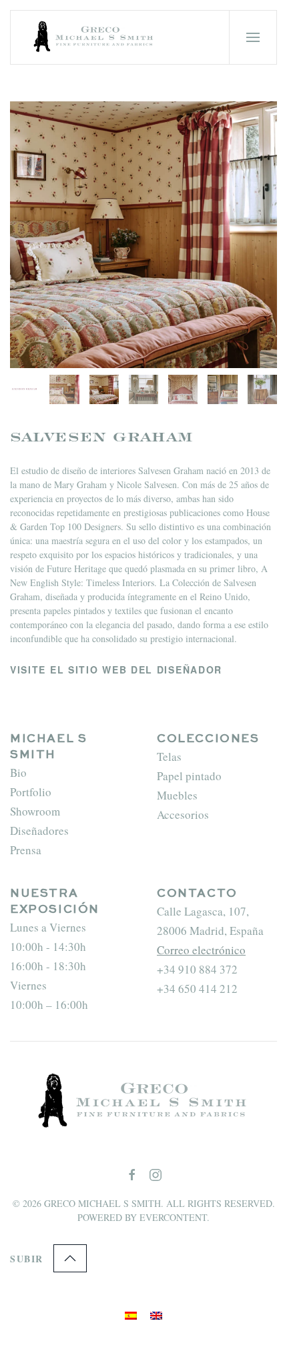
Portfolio (30, 792)
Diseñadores (39, 830)
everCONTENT (173, 1217)
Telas (169, 756)
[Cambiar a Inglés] (156, 1313)
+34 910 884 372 (197, 969)
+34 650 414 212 (197, 988)
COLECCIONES (208, 739)
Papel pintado (189, 776)
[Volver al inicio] (95, 37)
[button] (253, 37)
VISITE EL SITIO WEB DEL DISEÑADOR (116, 669)
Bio (18, 772)
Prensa (25, 850)
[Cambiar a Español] (131, 1313)
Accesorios (183, 814)
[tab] (24, 389)
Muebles (177, 795)
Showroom (35, 811)
